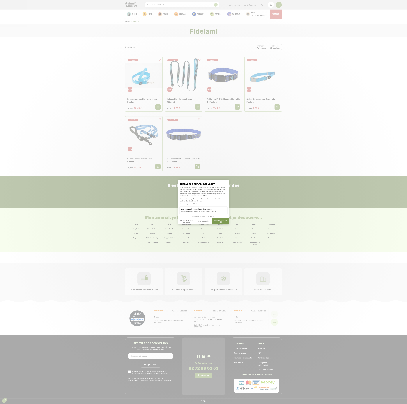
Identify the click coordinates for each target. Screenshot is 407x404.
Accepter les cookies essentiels (186, 221)
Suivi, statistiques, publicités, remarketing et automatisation (199, 211)
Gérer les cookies (203, 221)
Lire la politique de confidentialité (189, 204)
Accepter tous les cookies (220, 221)
